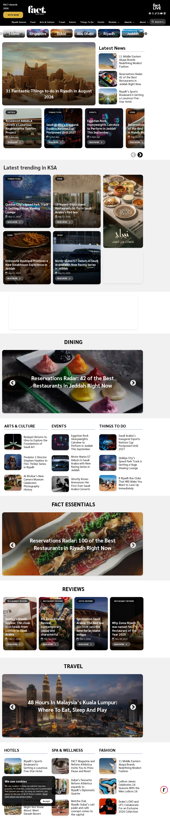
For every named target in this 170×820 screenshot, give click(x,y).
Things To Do (54, 112)
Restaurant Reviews (17, 601)
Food (132, 112)
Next (146, 34)
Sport (60, 235)
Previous (132, 151)
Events (92, 112)
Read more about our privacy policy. (26, 795)
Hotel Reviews (86, 601)
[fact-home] (37, 10)
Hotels (11, 112)
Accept (46, 801)
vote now (13, 14)
